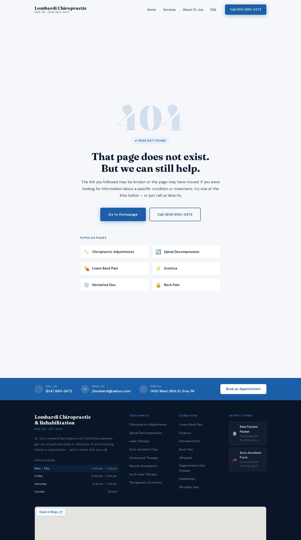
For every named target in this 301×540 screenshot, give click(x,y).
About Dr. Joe (193, 10)
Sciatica (185, 433)
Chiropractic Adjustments (148, 424)
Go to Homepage (123, 214)
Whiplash (185, 458)
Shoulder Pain (189, 487)
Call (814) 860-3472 (245, 9)
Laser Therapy (139, 441)
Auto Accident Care (143, 449)
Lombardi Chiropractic (61, 10)
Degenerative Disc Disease (192, 467)
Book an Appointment (243, 389)
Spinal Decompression (145, 433)
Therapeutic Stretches (145, 482)
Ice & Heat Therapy (143, 474)
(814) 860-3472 (59, 391)
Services (169, 10)
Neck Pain (186, 449)
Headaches (187, 479)
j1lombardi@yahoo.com (111, 391)
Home (151, 10)
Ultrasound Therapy (143, 458)
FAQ (213, 10)
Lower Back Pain (191, 424)
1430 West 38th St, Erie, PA (172, 391)
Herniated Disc (189, 441)
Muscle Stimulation (143, 466)
